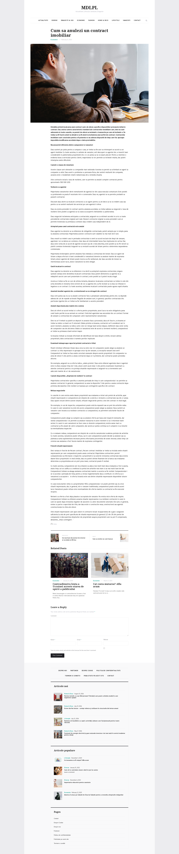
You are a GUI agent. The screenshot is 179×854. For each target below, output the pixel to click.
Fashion (91, 20)
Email (79, 640)
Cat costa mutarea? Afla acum (107, 585)
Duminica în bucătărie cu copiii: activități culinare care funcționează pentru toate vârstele (91, 721)
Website (105, 639)
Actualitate (43, 20)
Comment (53, 616)
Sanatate (126, 20)
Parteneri (74, 670)
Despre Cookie (87, 670)
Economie (81, 20)
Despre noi (62, 670)
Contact (137, 20)
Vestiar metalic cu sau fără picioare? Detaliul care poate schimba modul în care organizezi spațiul (91, 697)
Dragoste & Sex (67, 20)
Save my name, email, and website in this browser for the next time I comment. (73, 650)
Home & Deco (103, 20)
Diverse (54, 20)
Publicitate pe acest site (94, 676)
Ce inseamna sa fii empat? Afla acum (76, 760)
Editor (55, 524)
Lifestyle (116, 20)
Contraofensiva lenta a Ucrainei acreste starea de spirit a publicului (68, 587)
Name (53, 640)
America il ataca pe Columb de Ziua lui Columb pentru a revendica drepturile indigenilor (93, 795)
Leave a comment (69, 772)
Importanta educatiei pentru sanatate (77, 782)
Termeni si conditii (72, 676)
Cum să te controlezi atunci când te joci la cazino (81, 770)
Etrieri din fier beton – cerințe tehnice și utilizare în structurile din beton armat (91, 708)
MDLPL (89, 7)
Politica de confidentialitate (108, 670)
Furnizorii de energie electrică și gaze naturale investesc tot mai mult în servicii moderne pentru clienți (94, 734)
